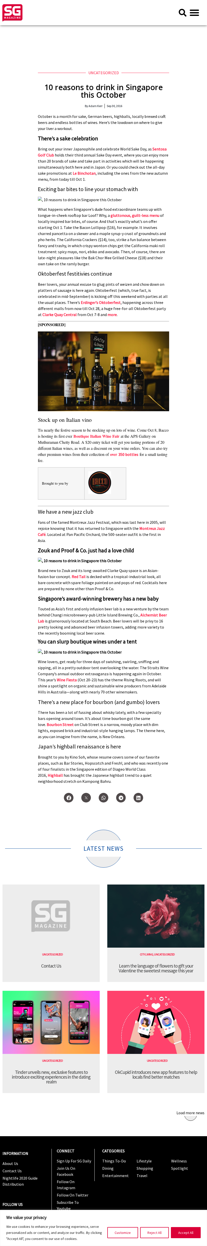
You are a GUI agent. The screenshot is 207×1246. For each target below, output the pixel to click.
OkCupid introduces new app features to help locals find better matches (156, 1074)
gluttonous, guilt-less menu (135, 215)
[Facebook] (68, 797)
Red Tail (79, 576)
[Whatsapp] (103, 797)
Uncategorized (103, 72)
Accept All (185, 1232)
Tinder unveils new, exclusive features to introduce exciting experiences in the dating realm (51, 1077)
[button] (194, 12)
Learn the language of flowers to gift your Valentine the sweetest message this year (156, 968)
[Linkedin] (138, 797)
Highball (55, 775)
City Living (146, 954)
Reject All (154, 1232)
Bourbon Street (60, 724)
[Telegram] (121, 797)
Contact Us (51, 966)
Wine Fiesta (67, 679)
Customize (123, 1232)
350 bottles (128, 454)
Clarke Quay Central (59, 314)
